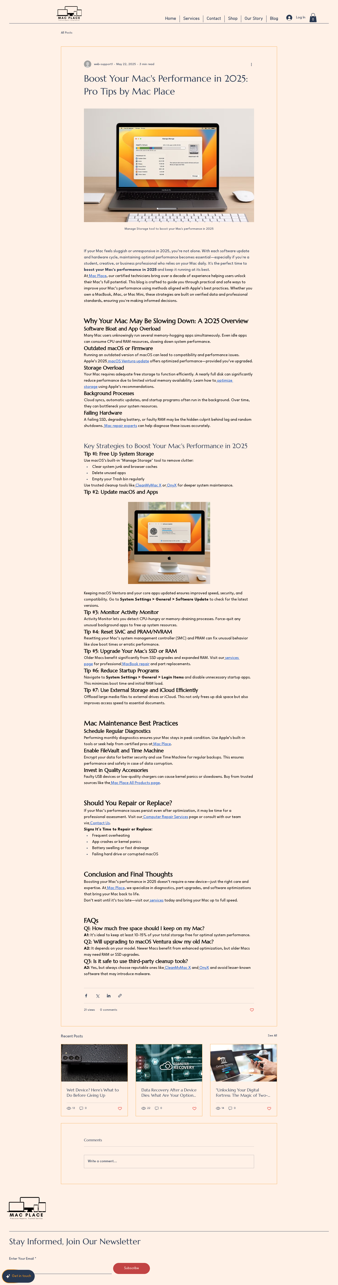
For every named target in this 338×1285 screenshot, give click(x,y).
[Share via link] (120, 995)
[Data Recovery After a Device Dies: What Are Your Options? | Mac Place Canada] (169, 1063)
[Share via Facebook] (86, 995)
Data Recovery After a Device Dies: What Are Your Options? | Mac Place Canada (169, 1092)
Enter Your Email (21, 1259)
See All (272, 1035)
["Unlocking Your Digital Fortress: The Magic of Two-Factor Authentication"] (243, 1063)
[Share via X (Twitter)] (97, 995)
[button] (313, 17)
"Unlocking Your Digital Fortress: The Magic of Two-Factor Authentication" (242, 1092)
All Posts (66, 32)
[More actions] (251, 64)
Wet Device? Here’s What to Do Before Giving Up (93, 1092)
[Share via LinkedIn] (108, 995)
